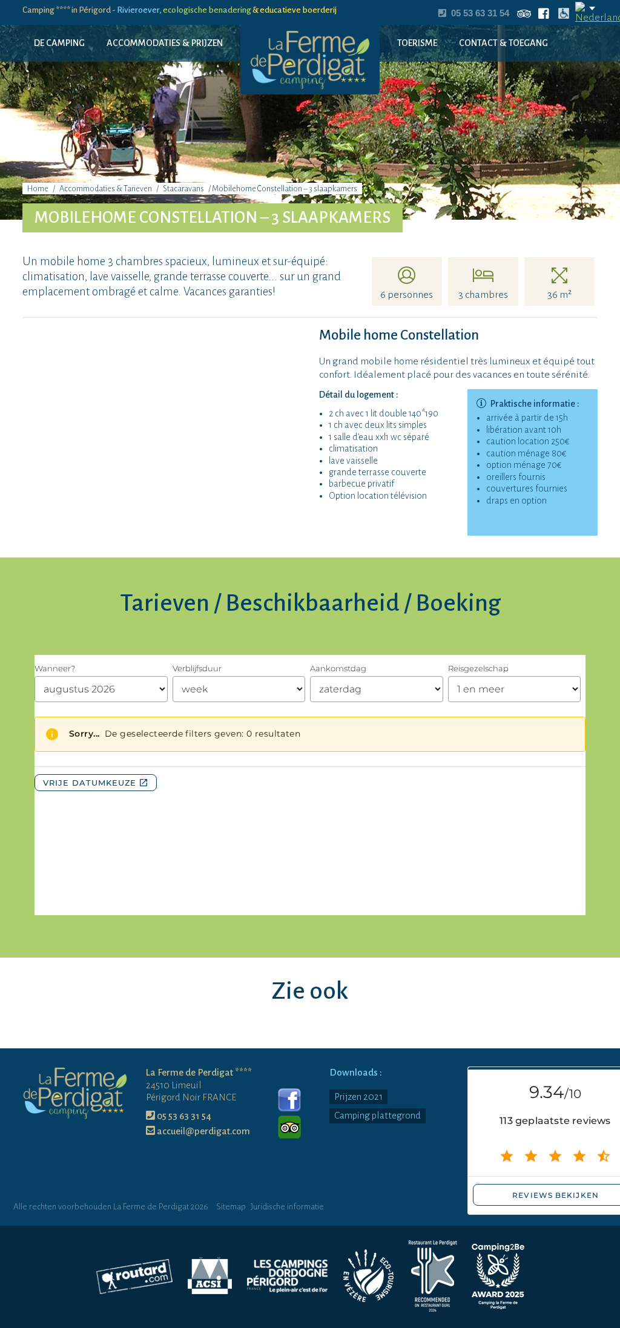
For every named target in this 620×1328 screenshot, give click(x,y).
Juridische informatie (287, 1206)
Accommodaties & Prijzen (165, 43)
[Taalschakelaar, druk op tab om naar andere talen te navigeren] (586, 13)
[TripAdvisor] (289, 1127)
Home (37, 188)
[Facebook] (289, 1100)
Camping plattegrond (377, 1115)
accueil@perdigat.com (202, 1131)
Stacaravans (183, 188)
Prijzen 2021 (358, 1096)
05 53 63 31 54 (183, 1116)
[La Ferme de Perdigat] (310, 58)
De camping (59, 43)
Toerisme (417, 43)
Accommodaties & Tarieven (105, 188)
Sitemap (231, 1206)
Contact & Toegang (503, 43)
